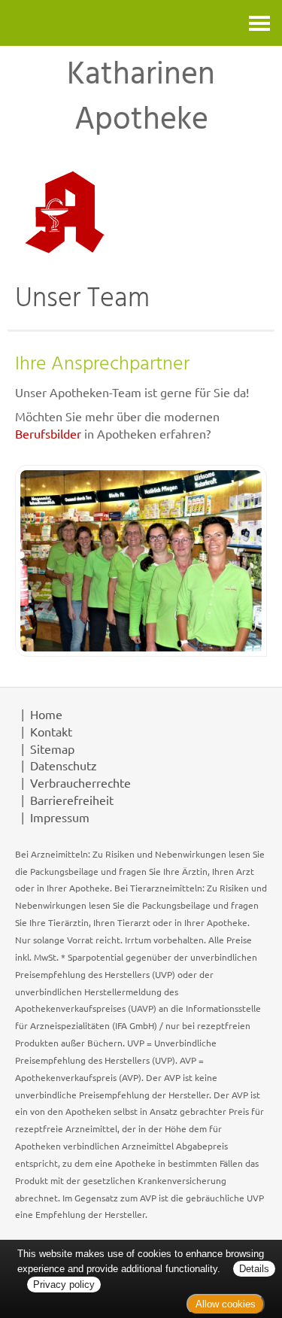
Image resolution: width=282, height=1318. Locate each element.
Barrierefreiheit (72, 799)
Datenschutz (63, 765)
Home (46, 713)
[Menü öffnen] (259, 23)
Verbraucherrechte (80, 782)
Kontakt (51, 731)
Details (254, 1268)
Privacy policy (64, 1284)
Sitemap (52, 748)
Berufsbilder (48, 433)
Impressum (59, 817)
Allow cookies (226, 1304)
